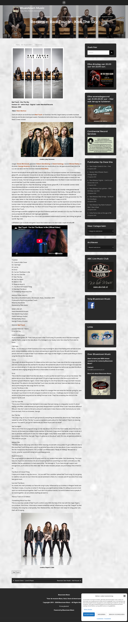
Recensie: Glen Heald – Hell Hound (68, 581)
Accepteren (89, 614)
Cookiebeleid (100, 618)
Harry (18, 45)
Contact (94, 16)
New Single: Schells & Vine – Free (100, 166)
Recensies (47, 16)
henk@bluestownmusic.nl (96, 370)
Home (39, 16)
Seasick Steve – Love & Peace (24, 581)
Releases (56, 16)
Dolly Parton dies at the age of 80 (100, 213)
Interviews (79, 16)
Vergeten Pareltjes (107, 16)
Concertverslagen (67, 16)
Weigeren (101, 614)
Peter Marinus (21, 111)
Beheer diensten (88, 609)
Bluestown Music (32, 8)
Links (87, 16)
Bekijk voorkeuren (116, 614)
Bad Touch (16, 572)
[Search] (111, 52)
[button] (124, 596)
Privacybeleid (107, 618)
